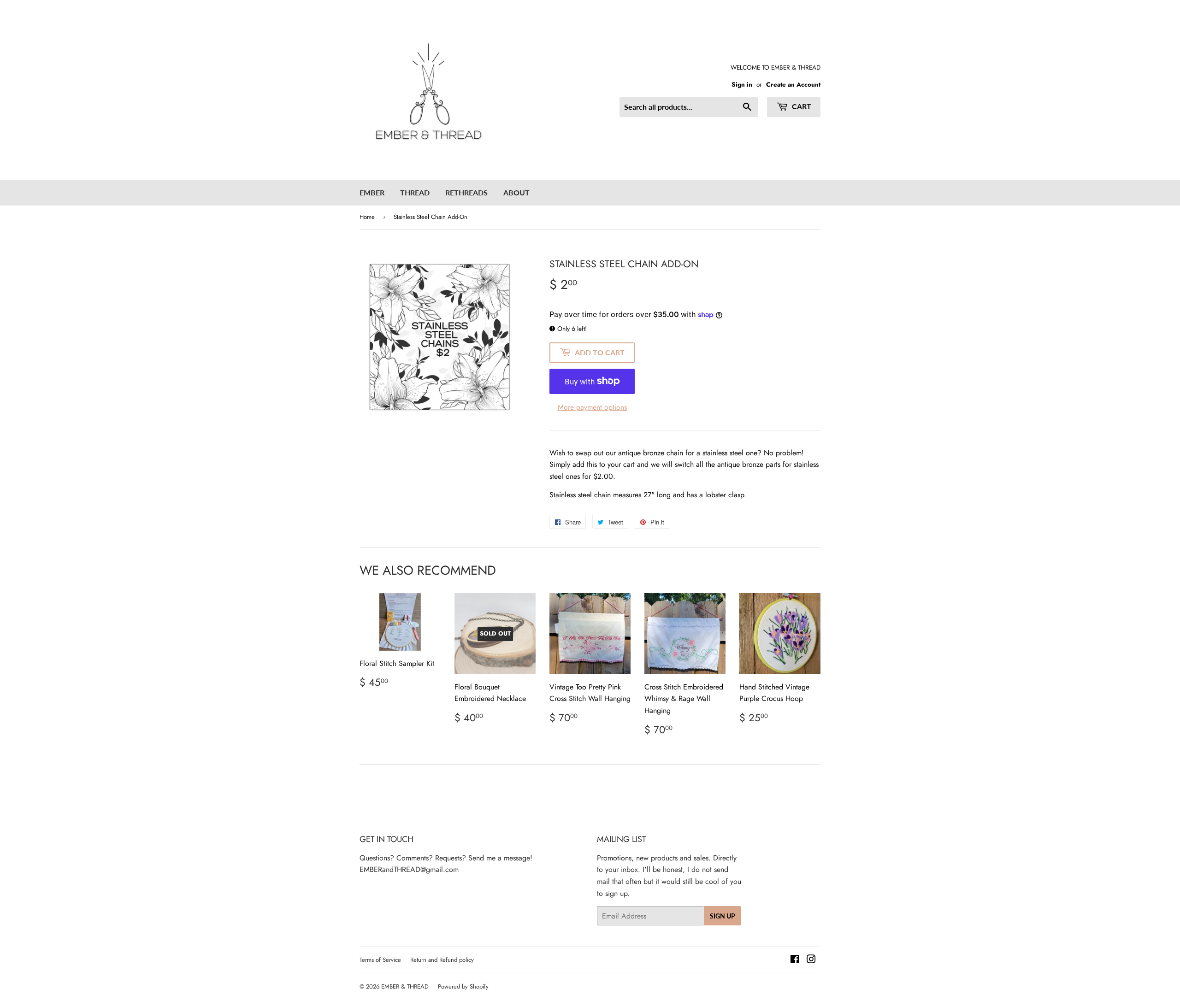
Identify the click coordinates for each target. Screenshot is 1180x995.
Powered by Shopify (463, 986)
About (516, 192)
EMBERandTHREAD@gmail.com (409, 869)
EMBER (372, 192)
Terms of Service (380, 959)
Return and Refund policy (442, 959)
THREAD (415, 192)
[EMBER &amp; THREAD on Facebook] (795, 960)
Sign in (742, 84)
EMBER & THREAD (405, 986)
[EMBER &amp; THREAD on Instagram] (811, 960)
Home (367, 216)
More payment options (592, 407)
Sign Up (722, 916)
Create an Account (793, 84)
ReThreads (466, 192)
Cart (800, 106)
